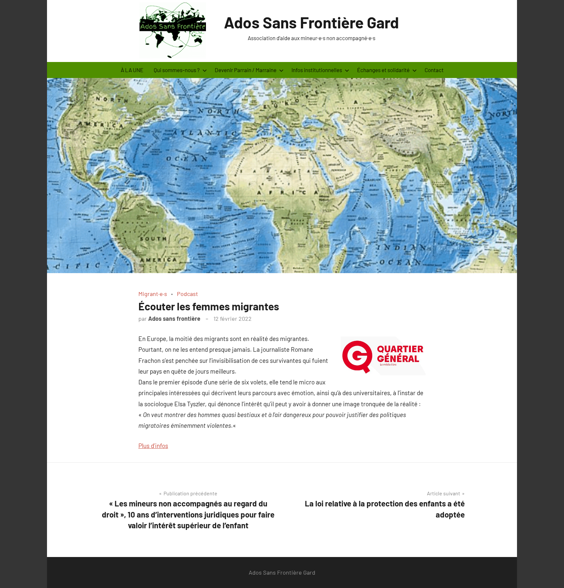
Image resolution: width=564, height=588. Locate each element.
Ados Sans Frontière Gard (311, 22)
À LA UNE (132, 70)
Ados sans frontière (174, 318)
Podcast (187, 293)
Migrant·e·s (152, 293)
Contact (434, 70)
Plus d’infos (153, 445)
